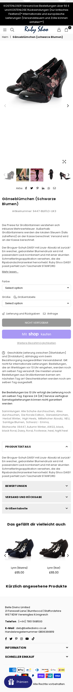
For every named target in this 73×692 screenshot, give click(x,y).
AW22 (51, 427)
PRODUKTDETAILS (18, 447)
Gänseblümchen (57, 415)
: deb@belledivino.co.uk (30, 628)
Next (68, 106)
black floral (9, 431)
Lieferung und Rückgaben (23, 314)
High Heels (29, 418)
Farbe (6, 281)
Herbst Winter (11, 418)
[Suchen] (12, 30)
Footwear (40, 431)
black (59, 427)
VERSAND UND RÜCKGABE (23, 497)
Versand (56, 236)
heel (51, 431)
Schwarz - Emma (37, 422)
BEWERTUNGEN (16, 486)
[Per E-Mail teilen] (54, 188)
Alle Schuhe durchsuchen (38, 411)
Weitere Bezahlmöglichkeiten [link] (36, 343)
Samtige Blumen (13, 422)
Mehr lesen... (10, 272)
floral (29, 431)
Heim (5, 37)
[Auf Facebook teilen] (26, 188)
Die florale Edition (32, 415)
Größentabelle (26, 297)
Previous (5, 106)
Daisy (21, 431)
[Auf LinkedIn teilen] (43, 188)
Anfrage (52, 314)
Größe (18, 297)
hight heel (61, 431)
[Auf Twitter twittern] (31, 188)
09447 (21, 427)
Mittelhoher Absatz (50, 418)
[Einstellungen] (59, 30)
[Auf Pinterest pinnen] (37, 188)
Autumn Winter (36, 427)
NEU (67, 418)
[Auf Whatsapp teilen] (48, 188)
